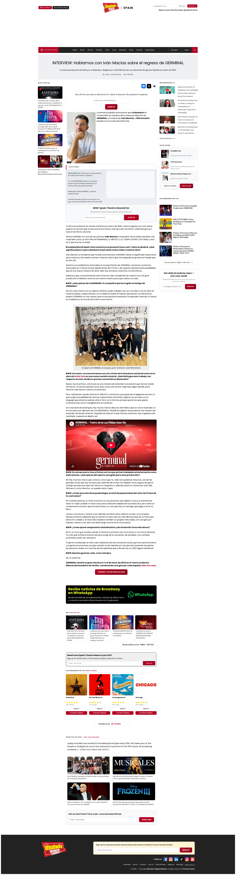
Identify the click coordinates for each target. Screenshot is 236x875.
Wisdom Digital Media (157, 869)
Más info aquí (149, 565)
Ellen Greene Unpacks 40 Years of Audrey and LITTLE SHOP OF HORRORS (188, 120)
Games (139, 50)
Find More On (109, 724)
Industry (99, 50)
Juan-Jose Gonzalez (91, 737)
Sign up (190, 286)
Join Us (151, 864)
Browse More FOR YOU (177, 262)
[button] (195, 50)
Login (186, 50)
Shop (131, 50)
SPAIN (128, 7)
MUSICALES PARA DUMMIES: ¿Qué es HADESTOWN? (82, 192)
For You (76, 613)
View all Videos (166, 138)
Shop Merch (46, 7)
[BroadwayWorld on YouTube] (192, 859)
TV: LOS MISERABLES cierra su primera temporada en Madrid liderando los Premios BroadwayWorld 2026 (83, 183)
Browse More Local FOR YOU (138, 645)
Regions (171, 864)
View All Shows (170, 186)
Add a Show (186, 186)
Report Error (190, 865)
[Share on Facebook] (143, 86)
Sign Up (111, 107)
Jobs (114, 50)
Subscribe (146, 819)
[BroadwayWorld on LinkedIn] (176, 859)
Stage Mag (149, 50)
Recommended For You (169, 199)
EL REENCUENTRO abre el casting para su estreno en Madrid (48, 144)
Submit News (160, 864)
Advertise (127, 864)
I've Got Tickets (76, 713)
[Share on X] (149, 86)
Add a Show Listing (61, 7)
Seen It (76, 709)
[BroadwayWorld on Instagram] (171, 859)
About (135, 864)
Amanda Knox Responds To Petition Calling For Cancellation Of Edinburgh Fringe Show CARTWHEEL (187, 106)
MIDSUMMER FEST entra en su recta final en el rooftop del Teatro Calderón (85, 174)
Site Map (179, 864)
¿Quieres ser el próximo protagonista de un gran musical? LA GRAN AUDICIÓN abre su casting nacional (49, 122)
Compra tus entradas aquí (111, 572)
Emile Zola (79, 376)
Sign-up (182, 6)
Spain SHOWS (165, 145)
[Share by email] (154, 86)
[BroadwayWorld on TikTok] (181, 859)
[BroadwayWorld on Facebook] (165, 859)
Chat (107, 50)
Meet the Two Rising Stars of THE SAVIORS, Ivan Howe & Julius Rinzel (188, 130)
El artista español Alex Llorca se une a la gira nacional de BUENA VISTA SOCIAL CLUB (85, 200)
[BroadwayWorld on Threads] (187, 859)
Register (174, 50)
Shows (90, 50)
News (82, 50)
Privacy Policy (188, 869)
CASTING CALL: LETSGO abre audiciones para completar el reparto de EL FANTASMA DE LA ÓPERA (50, 98)
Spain (75, 50)
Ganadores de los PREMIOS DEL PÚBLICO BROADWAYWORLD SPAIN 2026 (50, 166)
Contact (143, 864)
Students (122, 50)
